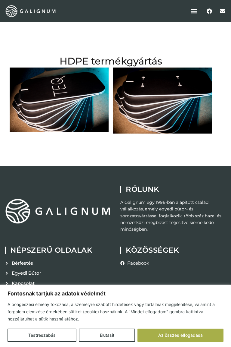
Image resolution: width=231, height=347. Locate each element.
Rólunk (142, 189)
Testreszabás (42, 335)
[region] (115, 316)
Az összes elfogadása (180, 335)
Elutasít (107, 335)
